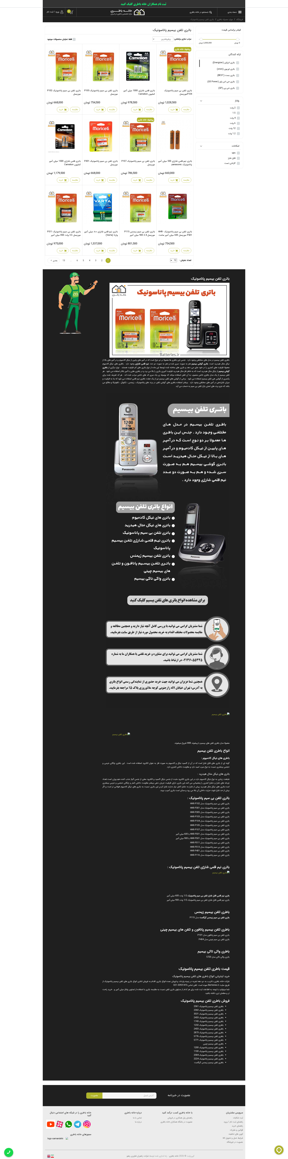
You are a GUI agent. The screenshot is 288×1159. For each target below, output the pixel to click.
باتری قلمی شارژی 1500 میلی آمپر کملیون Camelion (65, 162)
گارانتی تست (230, 163)
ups (234, 153)
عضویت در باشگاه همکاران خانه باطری (176, 1121)
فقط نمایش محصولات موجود (59, 39)
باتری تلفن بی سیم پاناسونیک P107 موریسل (138, 162)
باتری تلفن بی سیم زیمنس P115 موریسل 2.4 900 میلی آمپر (139, 233)
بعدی (55, 260)
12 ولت (232, 128)
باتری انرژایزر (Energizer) (224, 62)
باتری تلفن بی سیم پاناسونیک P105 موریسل (101, 92)
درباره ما (138, 1121)
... (71, 260)
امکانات (235, 146)
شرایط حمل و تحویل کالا (233, 1138)
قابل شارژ (232, 158)
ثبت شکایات (238, 1117)
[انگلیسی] (48, 1156)
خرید (172, 109)
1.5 (234, 113)
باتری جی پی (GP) (226, 88)
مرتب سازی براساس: (182, 38)
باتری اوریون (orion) (226, 69)
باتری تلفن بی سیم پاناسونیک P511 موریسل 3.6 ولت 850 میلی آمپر (64, 233)
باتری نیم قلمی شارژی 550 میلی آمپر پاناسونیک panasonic (175, 162)
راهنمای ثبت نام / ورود (233, 1121)
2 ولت (233, 107)
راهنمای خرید (237, 1125)
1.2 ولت (232, 133)
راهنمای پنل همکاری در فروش (180, 1117)
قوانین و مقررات (236, 1129)
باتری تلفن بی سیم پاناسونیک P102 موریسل (64, 92)
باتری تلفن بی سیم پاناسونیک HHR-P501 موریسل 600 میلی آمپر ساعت (175, 233)
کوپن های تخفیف (235, 1133)
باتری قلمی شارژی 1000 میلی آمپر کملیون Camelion (139, 92)
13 (64, 260)
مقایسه (186, 109)
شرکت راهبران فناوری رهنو (138, 1156)
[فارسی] (52, 1156)
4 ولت (233, 118)
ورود (57, 11)
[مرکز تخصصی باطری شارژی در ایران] (113, 12)
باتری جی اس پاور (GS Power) (221, 81)
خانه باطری (173, 1156)
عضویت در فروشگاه (235, 1142)
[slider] (237, 39)
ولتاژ (237, 101)
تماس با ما (137, 1117)
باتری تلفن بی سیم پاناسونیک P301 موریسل (101, 162)
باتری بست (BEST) (226, 75)
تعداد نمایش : (185, 260)
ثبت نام (50, 11)
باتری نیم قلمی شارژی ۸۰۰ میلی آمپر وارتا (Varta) (101, 233)
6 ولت (233, 123)
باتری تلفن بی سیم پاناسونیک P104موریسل (178, 92)
